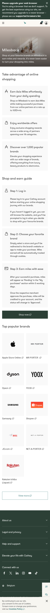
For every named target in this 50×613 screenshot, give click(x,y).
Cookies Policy (16, 609)
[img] (47, 3)
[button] (47, 601)
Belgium (11, 585)
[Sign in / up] (46, 23)
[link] (13, 346)
